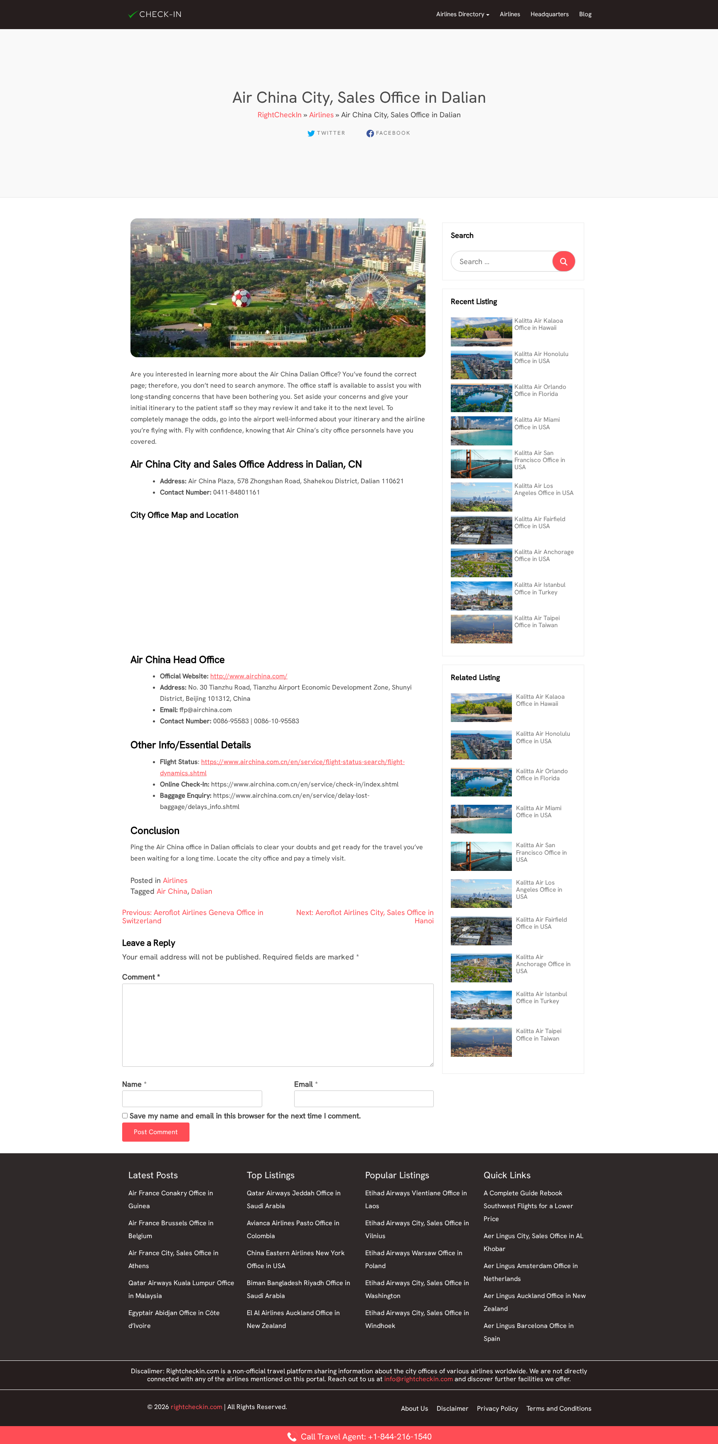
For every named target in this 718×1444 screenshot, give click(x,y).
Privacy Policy (497, 1408)
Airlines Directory (460, 14)
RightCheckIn (280, 114)
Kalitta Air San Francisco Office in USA (539, 460)
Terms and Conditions (559, 1408)
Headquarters (550, 14)
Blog (585, 14)
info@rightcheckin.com (418, 1379)
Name (132, 1084)
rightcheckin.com (196, 1406)
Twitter (331, 133)
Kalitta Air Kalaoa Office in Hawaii (538, 324)
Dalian (201, 891)
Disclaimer (453, 1408)
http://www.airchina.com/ (249, 676)
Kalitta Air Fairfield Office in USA (540, 522)
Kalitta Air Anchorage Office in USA (544, 555)
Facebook (393, 133)
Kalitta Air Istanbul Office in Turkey (540, 588)
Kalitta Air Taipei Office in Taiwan (537, 621)
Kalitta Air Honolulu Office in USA (541, 357)
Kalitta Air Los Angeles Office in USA (544, 489)
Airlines (510, 14)
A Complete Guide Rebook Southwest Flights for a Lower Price (528, 1206)
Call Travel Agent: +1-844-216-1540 (365, 1436)
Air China (172, 891)
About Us (414, 1408)
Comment (141, 977)
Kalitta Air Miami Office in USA (537, 423)
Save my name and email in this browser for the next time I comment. (245, 1116)
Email (303, 1084)
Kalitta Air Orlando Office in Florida (540, 390)
